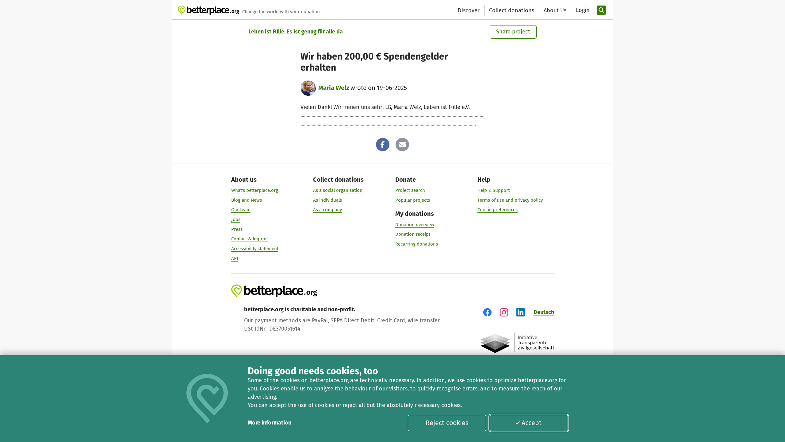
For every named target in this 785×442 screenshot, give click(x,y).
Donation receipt (412, 234)
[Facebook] (382, 144)
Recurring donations (416, 244)
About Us (555, 10)
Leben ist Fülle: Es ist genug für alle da (295, 31)
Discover (469, 10)
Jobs (235, 219)
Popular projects (412, 200)
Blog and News (246, 200)
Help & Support (493, 190)
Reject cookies (447, 423)
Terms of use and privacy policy (510, 200)
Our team (241, 209)
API (234, 258)
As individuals (327, 200)
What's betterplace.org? (255, 190)
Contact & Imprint (249, 239)
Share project (513, 31)
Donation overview (414, 224)
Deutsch (544, 312)
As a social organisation (337, 190)
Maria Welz (333, 87)
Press (237, 229)
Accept (532, 423)
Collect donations (511, 10)
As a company (327, 209)
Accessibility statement (254, 248)
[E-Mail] (402, 144)
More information (269, 422)
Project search (410, 190)
